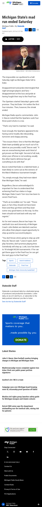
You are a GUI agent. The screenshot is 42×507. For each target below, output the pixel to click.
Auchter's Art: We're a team (12, 380)
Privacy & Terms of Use (12, 489)
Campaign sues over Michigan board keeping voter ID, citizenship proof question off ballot (19, 388)
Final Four (24, 265)
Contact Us (8, 466)
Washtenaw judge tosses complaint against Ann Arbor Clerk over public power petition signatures (20, 370)
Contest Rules (9, 485)
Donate (35, 3)
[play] (3, 504)
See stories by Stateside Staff (14, 301)
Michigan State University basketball (22, 270)
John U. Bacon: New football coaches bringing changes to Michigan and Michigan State (20, 359)
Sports (11, 260)
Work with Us (8, 471)
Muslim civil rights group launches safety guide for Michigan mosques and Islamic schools (20, 398)
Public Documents (10, 475)
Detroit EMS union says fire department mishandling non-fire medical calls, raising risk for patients (20, 408)
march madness (25, 260)
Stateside (12, 265)
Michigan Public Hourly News (14, 480)
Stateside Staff (9, 285)
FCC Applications (10, 494)
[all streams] (39, 504)
